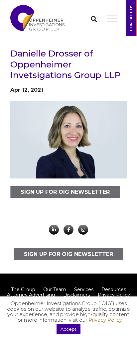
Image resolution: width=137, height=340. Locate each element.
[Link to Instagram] (83, 230)
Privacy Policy (114, 295)
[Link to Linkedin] (54, 230)
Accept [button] (68, 329)
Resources (113, 289)
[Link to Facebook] (68, 230)
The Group (23, 289)
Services (83, 289)
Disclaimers (76, 295)
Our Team (54, 289)
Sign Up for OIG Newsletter (65, 192)
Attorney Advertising (31, 295)
